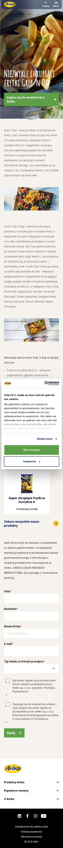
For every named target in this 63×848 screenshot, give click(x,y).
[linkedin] (19, 816)
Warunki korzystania (31, 836)
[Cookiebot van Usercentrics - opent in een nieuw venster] (45, 383)
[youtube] (43, 816)
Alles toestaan (31, 449)
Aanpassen (29, 461)
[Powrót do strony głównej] (9, 4)
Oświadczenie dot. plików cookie (31, 826)
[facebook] (27, 816)
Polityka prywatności (31, 831)
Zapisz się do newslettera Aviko (26, 99)
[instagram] (35, 816)
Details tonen (45, 438)
